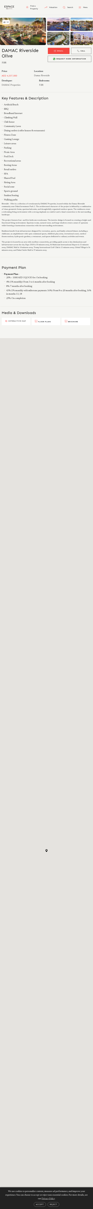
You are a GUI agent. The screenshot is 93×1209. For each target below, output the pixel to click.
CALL (83, 51)
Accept (40, 1204)
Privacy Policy (48, 1199)
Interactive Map (17, 321)
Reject (53, 1204)
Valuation (53, 7)
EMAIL (60, 51)
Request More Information (71, 59)
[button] (46, 850)
